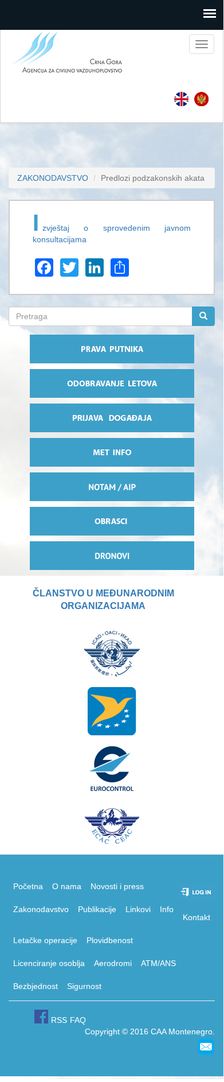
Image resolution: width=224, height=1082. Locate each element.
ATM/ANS (158, 963)
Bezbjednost (35, 986)
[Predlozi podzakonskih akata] (201, 99)
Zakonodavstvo (41, 909)
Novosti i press (117, 886)
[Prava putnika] (112, 349)
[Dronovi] (112, 555)
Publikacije (97, 909)
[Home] (62, 53)
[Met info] (112, 452)
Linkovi (138, 909)
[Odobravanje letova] (112, 383)
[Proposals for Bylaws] (181, 99)
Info (167, 909)
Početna (28, 886)
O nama (66, 886)
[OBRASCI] (112, 521)
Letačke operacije (45, 940)
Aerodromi (113, 963)
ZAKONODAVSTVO (52, 178)
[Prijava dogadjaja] (112, 418)
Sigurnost (84, 986)
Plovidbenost (110, 940)
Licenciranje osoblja (49, 963)
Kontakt (196, 917)
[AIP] (112, 486)
